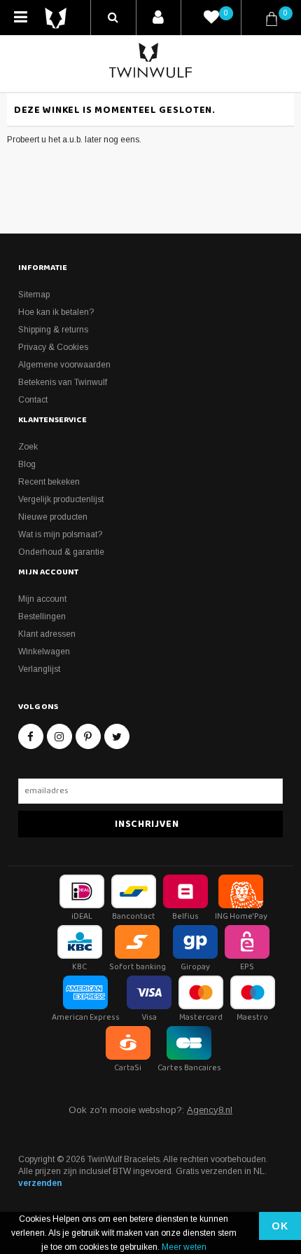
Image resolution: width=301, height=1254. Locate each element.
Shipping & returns (53, 330)
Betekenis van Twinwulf (62, 382)
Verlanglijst (39, 669)
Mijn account (42, 599)
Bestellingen (42, 616)
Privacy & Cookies (53, 347)
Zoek (28, 447)
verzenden (40, 1183)
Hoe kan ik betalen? (56, 312)
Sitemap (34, 294)
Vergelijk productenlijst (61, 499)
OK (280, 1226)
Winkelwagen (44, 651)
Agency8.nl (209, 1110)
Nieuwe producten (53, 517)
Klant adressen (47, 634)
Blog (27, 464)
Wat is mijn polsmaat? (60, 534)
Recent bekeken (49, 482)
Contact (33, 400)
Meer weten (184, 1247)
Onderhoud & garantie (61, 552)
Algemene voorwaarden (64, 365)
